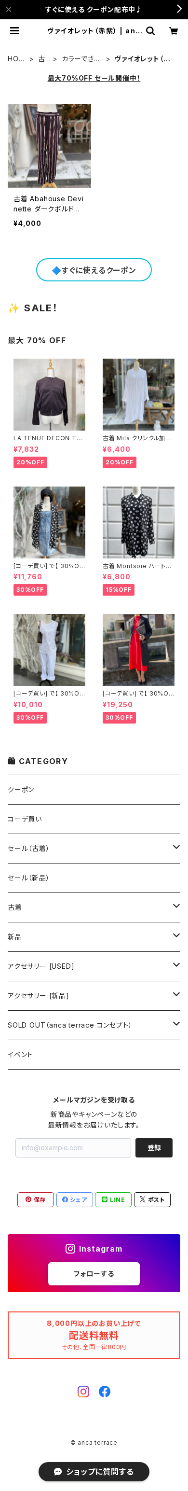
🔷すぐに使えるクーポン (94, 270)
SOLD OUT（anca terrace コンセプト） (70, 1025)
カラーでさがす (81, 59)
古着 (41, 59)
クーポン (21, 789)
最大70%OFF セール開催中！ (94, 78)
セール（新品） (29, 878)
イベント (20, 1054)
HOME (16, 59)
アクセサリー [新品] (38, 995)
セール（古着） (29, 848)
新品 (15, 937)
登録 (154, 1147)
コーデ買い (25, 819)
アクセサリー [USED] (41, 966)
